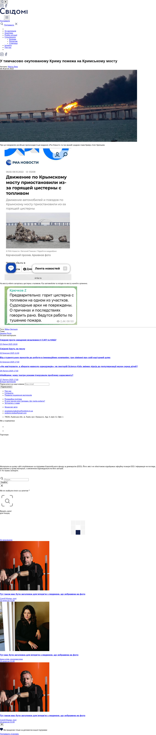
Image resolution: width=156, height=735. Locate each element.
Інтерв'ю (8, 45)
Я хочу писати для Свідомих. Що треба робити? (25, 401)
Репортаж (13, 41)
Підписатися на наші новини (12, 384)
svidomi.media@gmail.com (15, 413)
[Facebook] (6, 7)
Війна (7, 329)
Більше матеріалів (8, 382)
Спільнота (9, 393)
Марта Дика (13, 67)
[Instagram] (2, 7)
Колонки (12, 39)
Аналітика (9, 33)
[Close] (2, 724)
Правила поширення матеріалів (18, 395)
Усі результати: (6, 540)
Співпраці (13, 43)
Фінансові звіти (11, 407)
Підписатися (6, 387)
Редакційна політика (13, 399)
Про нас (8, 47)
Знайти (4, 482)
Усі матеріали (10, 31)
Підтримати (5, 21)
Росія (9, 333)
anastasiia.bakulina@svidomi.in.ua (19, 411)
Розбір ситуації (11, 35)
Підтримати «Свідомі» (9, 734)
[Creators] (4, 475)
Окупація (14, 329)
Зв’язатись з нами (12, 403)
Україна (3, 333)
